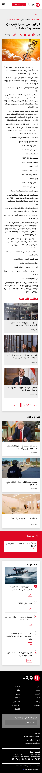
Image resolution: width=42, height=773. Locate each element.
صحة (38, 698)
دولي (38, 690)
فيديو (18, 694)
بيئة (18, 690)
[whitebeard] (27, 769)
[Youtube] (29, 759)
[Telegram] (13, 759)
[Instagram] (39, 759)
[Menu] (3, 5)
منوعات (37, 705)
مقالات (17, 698)
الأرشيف (17, 709)
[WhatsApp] (26, 759)
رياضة (38, 701)
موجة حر (16, 405)
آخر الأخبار (16, 701)
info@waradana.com (20, 755)
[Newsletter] (7, 722)
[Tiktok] (20, 759)
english (16, 5)
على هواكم (16, 705)
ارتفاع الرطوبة (27, 405)
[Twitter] (29, 34)
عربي (23, 4)
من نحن (37, 733)
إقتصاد (37, 694)
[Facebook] (33, 34)
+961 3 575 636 (35, 755)
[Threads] (22, 759)
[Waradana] (31, 681)
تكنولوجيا (17, 686)
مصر (35, 14)
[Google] (16, 759)
